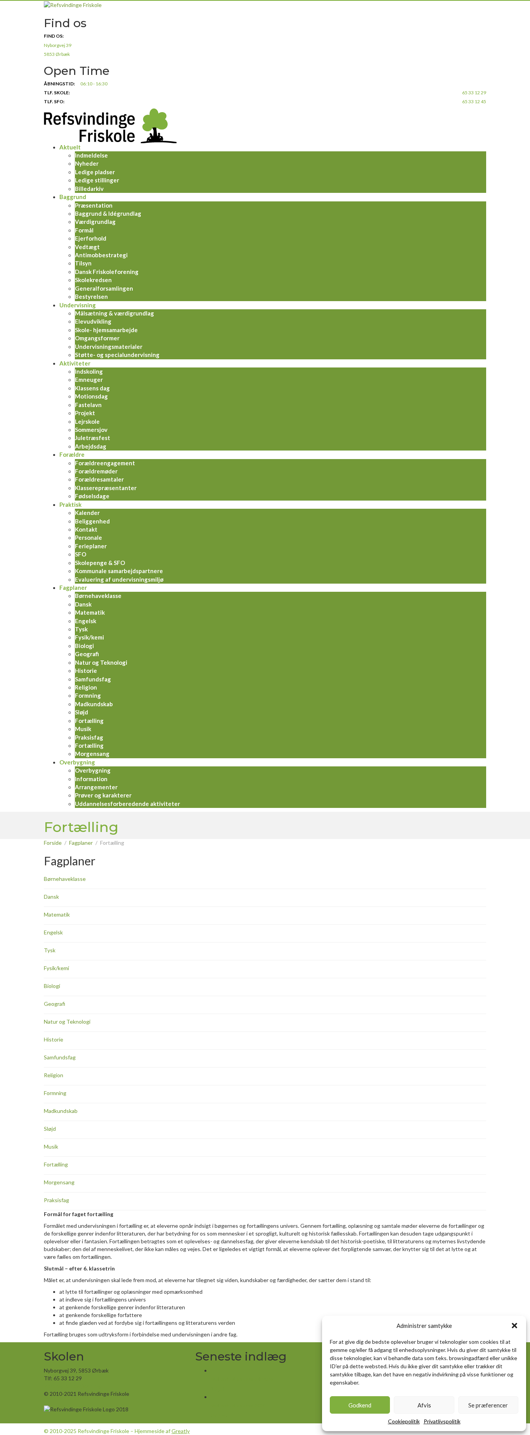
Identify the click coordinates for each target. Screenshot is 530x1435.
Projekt (85, 412)
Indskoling (89, 371)
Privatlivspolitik (442, 1421)
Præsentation (94, 205)
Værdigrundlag (95, 221)
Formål (84, 230)
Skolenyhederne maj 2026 (238, 1405)
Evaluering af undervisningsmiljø (119, 579)
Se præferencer (488, 1405)
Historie (86, 670)
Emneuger (89, 379)
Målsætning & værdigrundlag (114, 313)
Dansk (83, 604)
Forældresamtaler (99, 479)
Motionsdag (91, 396)
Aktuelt (70, 147)
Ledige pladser (95, 171)
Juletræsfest (92, 437)
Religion (86, 687)
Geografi (87, 653)
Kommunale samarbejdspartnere (119, 570)
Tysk (81, 629)
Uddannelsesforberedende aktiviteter (127, 803)
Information (91, 778)
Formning (88, 695)
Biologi (84, 645)
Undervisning (77, 305)
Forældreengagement (105, 462)
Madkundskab (94, 703)
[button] (514, 1325)
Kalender (87, 512)
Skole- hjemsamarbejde (106, 329)
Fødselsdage (92, 495)
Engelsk (85, 620)
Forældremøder (96, 471)
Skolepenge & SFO (100, 562)
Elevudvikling (93, 321)
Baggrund (72, 196)
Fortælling (89, 720)
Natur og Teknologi (101, 662)
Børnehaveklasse (98, 595)
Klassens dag (92, 388)
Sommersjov (91, 429)
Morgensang (92, 753)
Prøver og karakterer (103, 795)
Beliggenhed (92, 521)
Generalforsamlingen (104, 288)
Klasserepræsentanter (106, 487)
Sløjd (81, 712)
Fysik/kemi (89, 637)
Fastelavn (88, 404)
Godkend (359, 1405)
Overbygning (77, 762)
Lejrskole (87, 421)
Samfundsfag (93, 679)
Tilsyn (83, 263)
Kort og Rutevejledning (72, 1386)
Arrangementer (96, 786)
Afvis (424, 1405)
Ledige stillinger (97, 180)
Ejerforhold (90, 238)
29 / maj (220, 1415)
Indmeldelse (91, 155)
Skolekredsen (93, 279)
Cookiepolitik (404, 1421)
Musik (83, 728)
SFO (80, 554)
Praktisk (70, 504)
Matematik (90, 612)
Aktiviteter (74, 363)
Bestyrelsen (91, 296)
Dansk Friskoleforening (107, 271)
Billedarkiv (89, 188)
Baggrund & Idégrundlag (108, 213)
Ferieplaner (91, 545)
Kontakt (86, 529)
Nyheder (87, 163)
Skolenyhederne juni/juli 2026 (242, 1379)
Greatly (180, 1431)
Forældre (72, 454)
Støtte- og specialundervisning (117, 354)
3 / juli (218, 1389)
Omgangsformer (97, 337)
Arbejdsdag (90, 446)
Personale (88, 537)
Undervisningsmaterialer (108, 346)
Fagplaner (73, 587)
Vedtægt (87, 246)
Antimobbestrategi (101, 254)
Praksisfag (89, 737)
